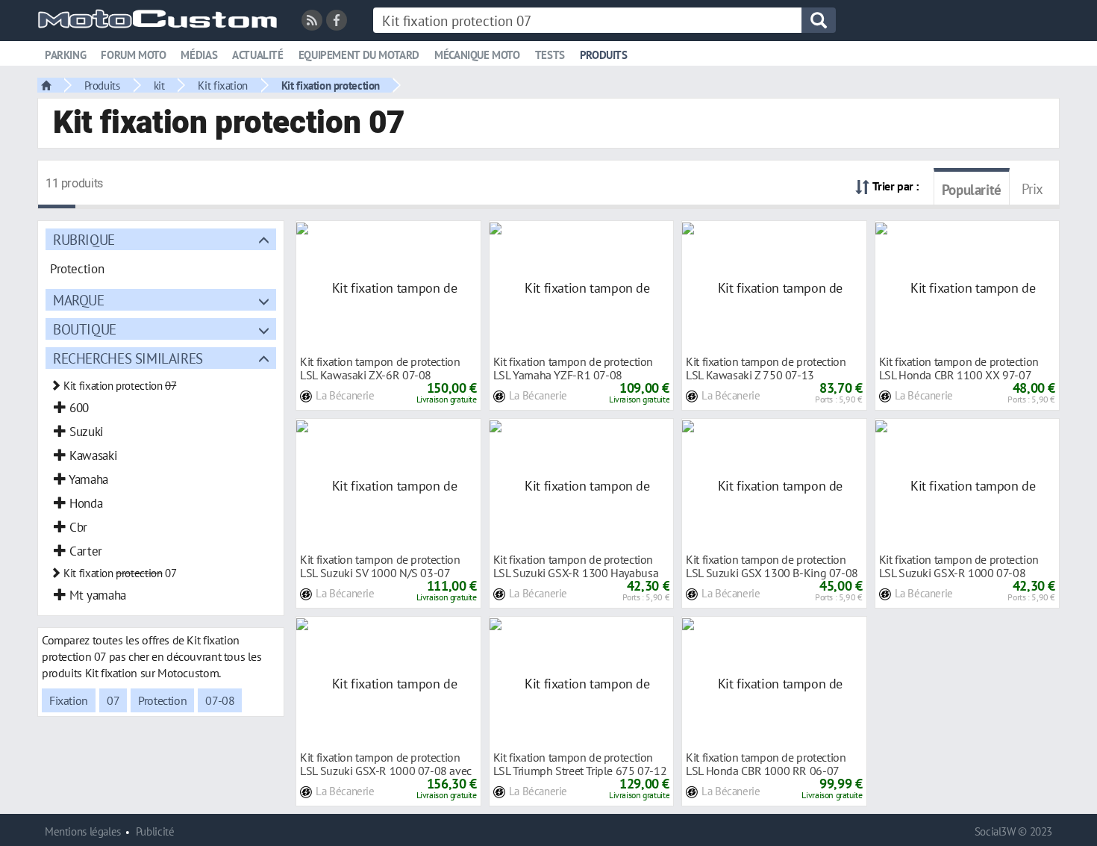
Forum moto (133, 54)
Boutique (84, 329)
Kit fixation (222, 85)
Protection (162, 700)
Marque (78, 299)
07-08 (219, 700)
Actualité (258, 54)
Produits (604, 54)
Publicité (155, 831)
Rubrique (84, 239)
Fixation (68, 700)
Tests (550, 54)
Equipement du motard (359, 54)
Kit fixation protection (330, 85)
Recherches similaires (128, 358)
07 (113, 700)
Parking (65, 54)
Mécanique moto (477, 54)
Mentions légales (83, 831)
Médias (199, 54)
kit (159, 85)
